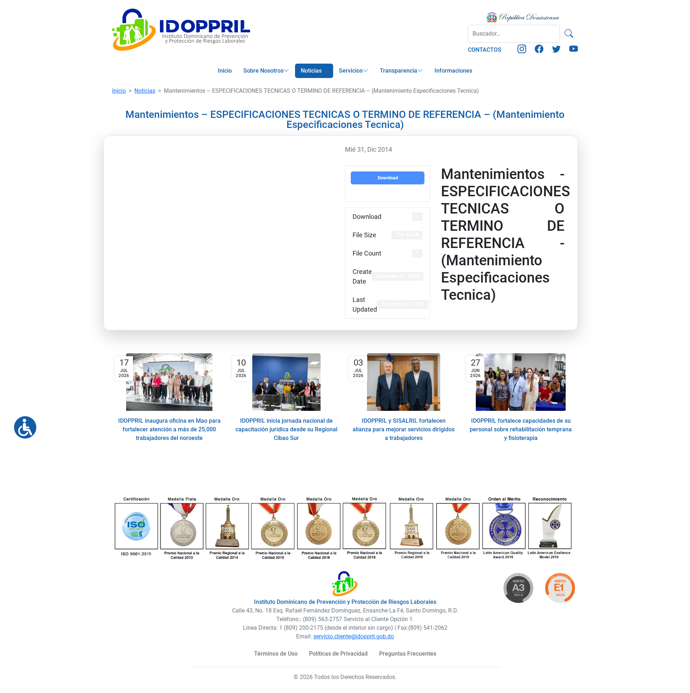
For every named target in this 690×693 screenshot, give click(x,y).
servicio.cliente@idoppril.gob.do (353, 636)
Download (388, 177)
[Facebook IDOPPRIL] (539, 50)
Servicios (351, 70)
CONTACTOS (484, 49)
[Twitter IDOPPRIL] (556, 50)
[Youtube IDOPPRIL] (573, 50)
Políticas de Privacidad (338, 653)
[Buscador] (569, 34)
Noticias (311, 70)
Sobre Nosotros (263, 70)
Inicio (225, 70)
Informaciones (453, 70)
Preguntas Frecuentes (407, 653)
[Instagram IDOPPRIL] (522, 50)
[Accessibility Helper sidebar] (22, 424)
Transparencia (398, 70)
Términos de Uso (276, 653)
